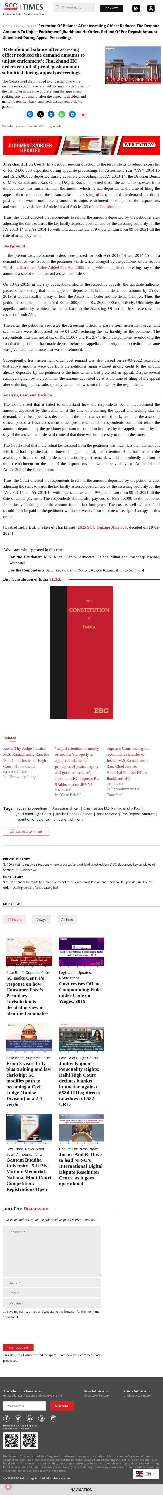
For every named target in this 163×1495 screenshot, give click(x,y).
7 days (41, 919)
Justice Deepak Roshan (74, 813)
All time (67, 919)
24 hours (14, 919)
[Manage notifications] (8, 1486)
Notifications (69, 978)
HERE (56, 579)
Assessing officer (65, 808)
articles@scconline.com (138, 1395)
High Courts (88, 1058)
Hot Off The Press (73, 1149)
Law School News (20, 1149)
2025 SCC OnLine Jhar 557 (102, 527)
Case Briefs (15, 972)
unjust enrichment (68, 819)
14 (60, 206)
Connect (112, 8)
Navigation (81, 1489)
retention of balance (32, 819)
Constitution (110, 206)
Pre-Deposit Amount (138, 813)
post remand (107, 813)
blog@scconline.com (96, 1395)
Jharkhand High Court (33, 813)
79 (5, 267)
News (93, 1149)
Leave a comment (29, 831)
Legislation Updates (75, 972)
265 (85, 206)
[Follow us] (6, 1418)
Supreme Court (38, 972)
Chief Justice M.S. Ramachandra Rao (112, 808)
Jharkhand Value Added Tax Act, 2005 (52, 267)
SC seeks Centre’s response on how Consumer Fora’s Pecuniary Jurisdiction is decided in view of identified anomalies (27, 996)
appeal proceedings (32, 808)
